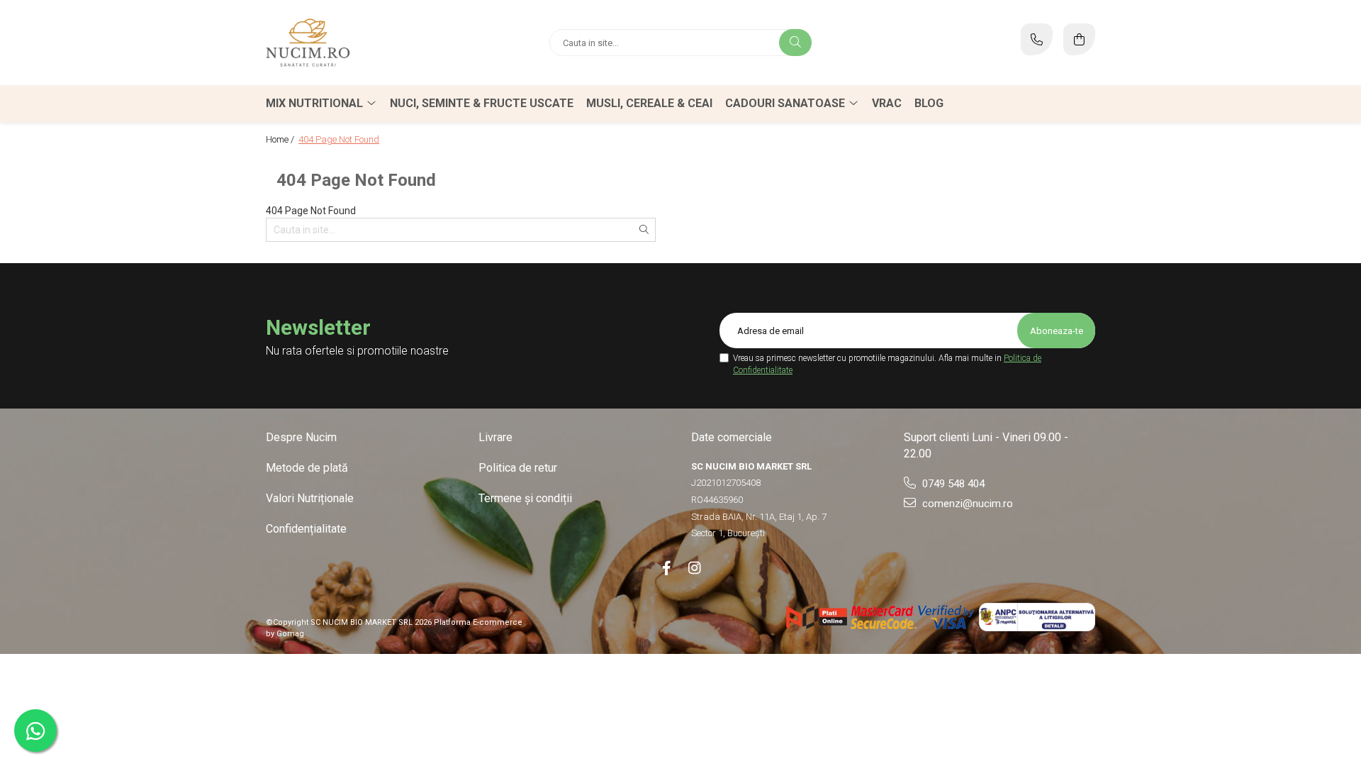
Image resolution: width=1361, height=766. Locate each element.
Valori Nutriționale (310, 498)
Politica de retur (517, 467)
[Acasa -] (354, 42)
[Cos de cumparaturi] (1079, 39)
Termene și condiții (525, 498)
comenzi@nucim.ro (966, 503)
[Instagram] (695, 568)
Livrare (495, 437)
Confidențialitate (306, 528)
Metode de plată (307, 467)
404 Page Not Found (338, 139)
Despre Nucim (301, 437)
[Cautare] (795, 42)
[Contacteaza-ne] (1037, 39)
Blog (928, 103)
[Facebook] (666, 568)
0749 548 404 (952, 483)
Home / (281, 139)
